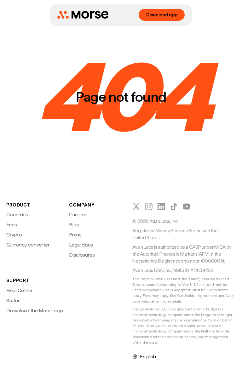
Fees (11, 225)
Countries (17, 215)
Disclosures (82, 255)
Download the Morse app (34, 311)
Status (13, 300)
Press (75, 235)
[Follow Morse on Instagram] (149, 206)
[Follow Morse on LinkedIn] (161, 206)
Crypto (14, 235)
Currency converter (27, 245)
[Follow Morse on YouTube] (186, 206)
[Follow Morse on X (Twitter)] (136, 206)
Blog (74, 225)
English (148, 357)
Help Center (19, 290)
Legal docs (81, 245)
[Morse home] (82, 15)
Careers (77, 215)
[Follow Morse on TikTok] (174, 206)
